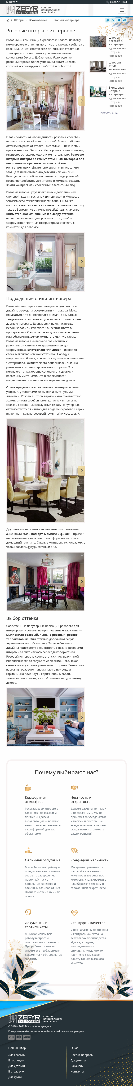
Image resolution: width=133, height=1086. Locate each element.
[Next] (82, 101)
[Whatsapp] (112, 20)
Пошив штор (17, 1048)
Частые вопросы (82, 1055)
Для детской (16, 1066)
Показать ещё (108, 113)
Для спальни (16, 1055)
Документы (78, 1060)
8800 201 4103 (118, 1)
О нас (74, 1048)
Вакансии (77, 1066)
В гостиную (16, 1060)
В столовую (16, 1071)
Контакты (77, 1071)
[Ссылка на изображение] (45, 101)
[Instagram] (107, 20)
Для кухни (15, 1077)
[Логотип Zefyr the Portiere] (33, 10)
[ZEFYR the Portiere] (35, 1019)
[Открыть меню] (122, 10)
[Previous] (10, 101)
